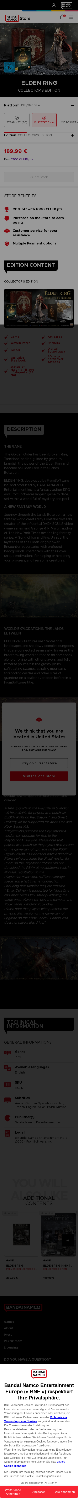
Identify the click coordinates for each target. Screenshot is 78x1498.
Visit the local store (39, 776)
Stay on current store (39, 763)
